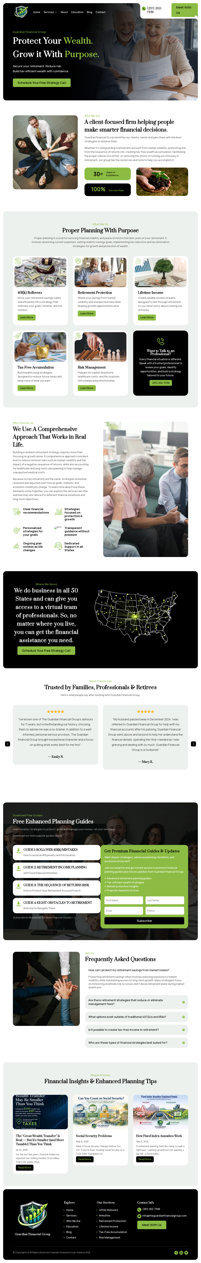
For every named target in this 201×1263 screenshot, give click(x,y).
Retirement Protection (112, 1221)
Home (36, 12)
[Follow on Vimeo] (186, 1253)
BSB (88, 1252)
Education (77, 12)
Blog (89, 12)
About (64, 12)
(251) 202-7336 (161, 383)
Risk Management (109, 1237)
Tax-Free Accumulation (113, 1232)
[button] (7, 743)
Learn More (26, 317)
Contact (101, 12)
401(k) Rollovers (108, 1210)
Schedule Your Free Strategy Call (42, 83)
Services (49, 12)
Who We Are (73, 1221)
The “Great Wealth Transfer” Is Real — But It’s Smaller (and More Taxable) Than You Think (40, 1140)
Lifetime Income (108, 1226)
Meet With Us (183, 10)
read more (24, 1167)
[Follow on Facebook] (176, 1253)
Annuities (104, 1215)
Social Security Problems (94, 1136)
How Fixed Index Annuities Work (159, 1136)
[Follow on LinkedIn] (181, 1253)
